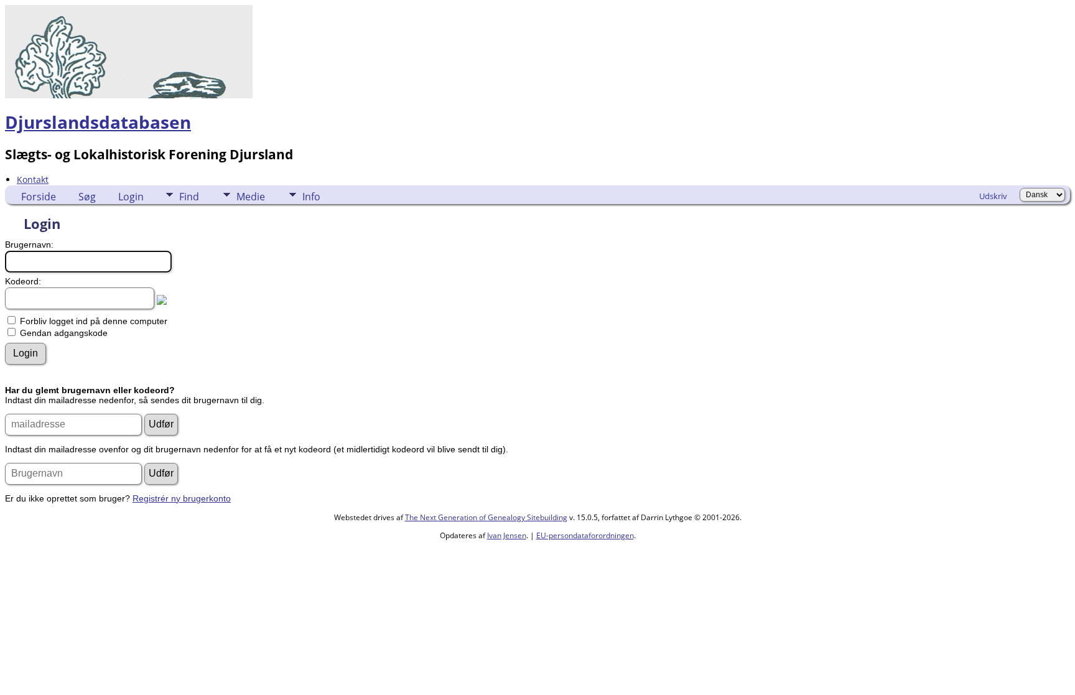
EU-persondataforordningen (585, 535)
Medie (250, 196)
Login (131, 196)
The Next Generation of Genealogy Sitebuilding (486, 517)
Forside (38, 196)
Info (311, 196)
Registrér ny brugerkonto (182, 498)
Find (189, 196)
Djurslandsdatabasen (98, 122)
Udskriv (993, 196)
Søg (87, 196)
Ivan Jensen (506, 535)
